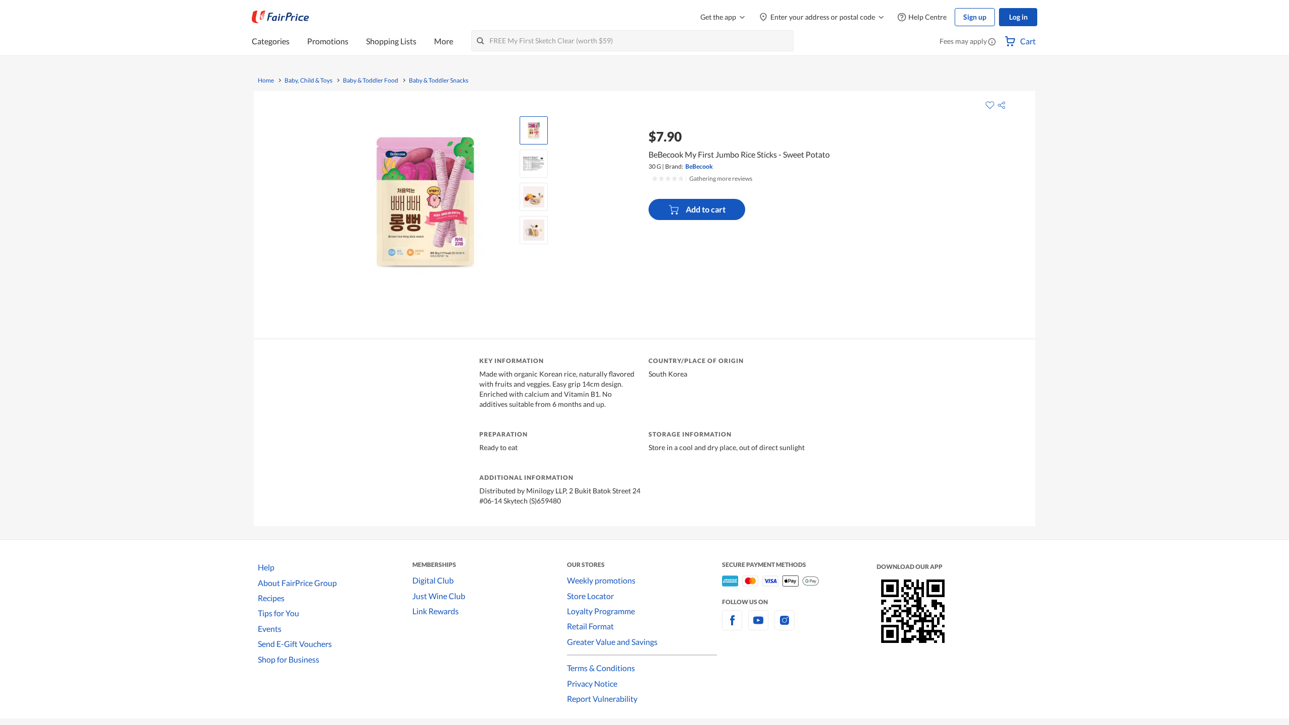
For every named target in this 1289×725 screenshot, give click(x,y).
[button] (992, 42)
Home (266, 81)
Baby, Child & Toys (308, 81)
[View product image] (533, 130)
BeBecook (699, 166)
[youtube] (758, 626)
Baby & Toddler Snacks (438, 81)
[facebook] (732, 626)
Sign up (974, 17)
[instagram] (784, 626)
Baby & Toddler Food (370, 81)
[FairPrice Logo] (280, 17)
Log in (1018, 17)
